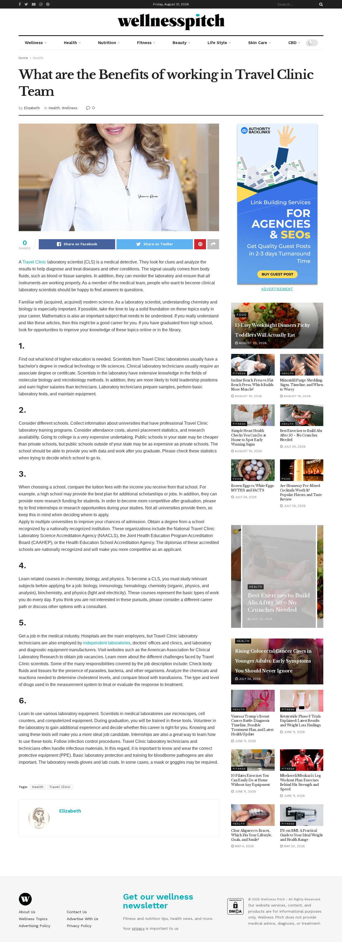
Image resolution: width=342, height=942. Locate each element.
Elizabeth (32, 108)
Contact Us (77, 912)
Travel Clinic (34, 262)
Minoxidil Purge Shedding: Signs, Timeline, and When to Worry (301, 384)
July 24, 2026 (294, 446)
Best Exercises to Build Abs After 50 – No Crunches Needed (301, 435)
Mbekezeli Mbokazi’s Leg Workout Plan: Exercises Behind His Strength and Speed (300, 782)
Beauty (179, 42)
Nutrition (107, 42)
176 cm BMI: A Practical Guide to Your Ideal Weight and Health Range (301, 835)
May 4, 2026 (244, 846)
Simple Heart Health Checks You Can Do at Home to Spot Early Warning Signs (248, 437)
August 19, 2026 (248, 396)
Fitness (144, 42)
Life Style (217, 42)
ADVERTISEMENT (277, 289)
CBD (292, 42)
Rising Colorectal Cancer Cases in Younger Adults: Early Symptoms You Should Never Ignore (273, 660)
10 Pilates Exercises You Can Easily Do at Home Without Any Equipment (250, 780)
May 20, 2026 (294, 846)
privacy (138, 928)
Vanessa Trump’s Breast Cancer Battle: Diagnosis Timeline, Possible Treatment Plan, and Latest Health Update (252, 725)
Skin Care (257, 42)
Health (70, 42)
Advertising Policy (34, 926)
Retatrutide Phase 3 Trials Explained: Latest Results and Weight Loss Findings (300, 720)
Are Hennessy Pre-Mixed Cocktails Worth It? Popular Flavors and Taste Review (301, 492)
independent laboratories (106, 643)
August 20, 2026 (252, 343)
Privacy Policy (79, 926)
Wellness (34, 42)
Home (23, 58)
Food (242, 315)
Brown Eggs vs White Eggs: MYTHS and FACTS (252, 488)
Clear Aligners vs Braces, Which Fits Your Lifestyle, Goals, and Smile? (251, 835)
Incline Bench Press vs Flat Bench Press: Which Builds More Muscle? (252, 384)
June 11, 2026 (245, 741)
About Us (27, 912)
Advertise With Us (82, 919)
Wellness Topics (33, 919)
